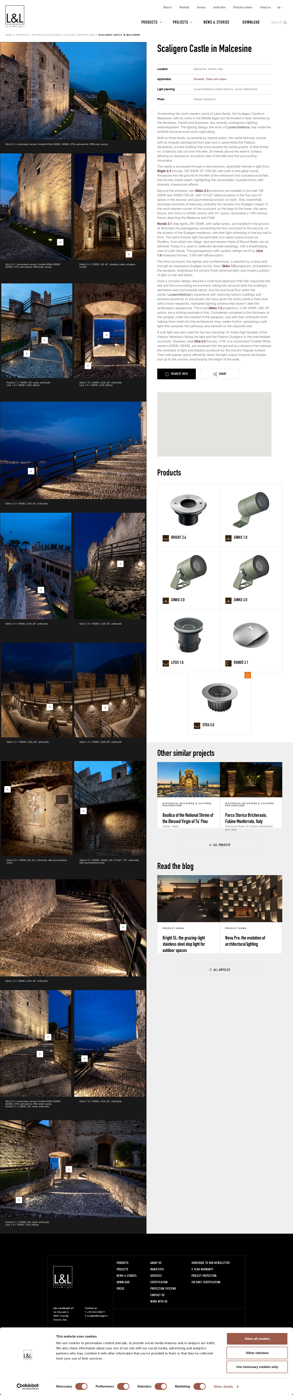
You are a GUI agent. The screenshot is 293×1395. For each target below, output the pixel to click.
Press (120, 1288)
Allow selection (257, 1353)
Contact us (265, 7)
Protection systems (242, 7)
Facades (199, 79)
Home (8, 35)
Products (149, 22)
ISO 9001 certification (206, 1282)
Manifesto (184, 7)
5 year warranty (202, 1269)
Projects (180, 22)
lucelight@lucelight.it (97, 1316)
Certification (219, 7)
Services (201, 7)
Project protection (204, 1275)
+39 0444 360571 (96, 1312)
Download (251, 22)
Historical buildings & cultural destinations (63, 35)
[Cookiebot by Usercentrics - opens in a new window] (28, 1386)
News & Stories (216, 22)
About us (167, 7)
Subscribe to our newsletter (211, 1262)
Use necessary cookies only (257, 1367)
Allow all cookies (257, 1339)
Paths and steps (216, 79)
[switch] (123, 1386)
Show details (223, 1386)
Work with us (159, 1301)
